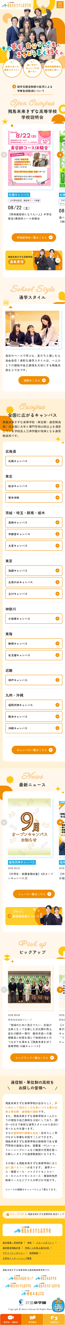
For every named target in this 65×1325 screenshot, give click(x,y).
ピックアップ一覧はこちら (31, 1058)
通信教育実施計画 (11, 1247)
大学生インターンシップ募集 (17, 1258)
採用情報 (33, 1253)
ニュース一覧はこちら (32, 894)
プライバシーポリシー (14, 1253)
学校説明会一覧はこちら (32, 237)
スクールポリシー (45, 1242)
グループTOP (17, 1214)
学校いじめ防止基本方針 (37, 1247)
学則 (29, 1242)
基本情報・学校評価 (13, 1242)
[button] (60, 155)
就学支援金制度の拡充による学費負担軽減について (35, 89)
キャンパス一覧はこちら (32, 750)
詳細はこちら (32, 380)
